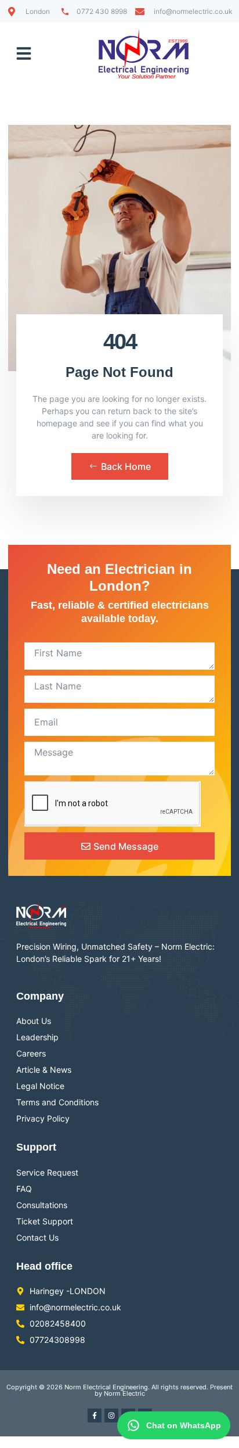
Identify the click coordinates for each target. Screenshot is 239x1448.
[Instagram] (111, 1415)
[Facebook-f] (95, 1415)
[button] (24, 53)
